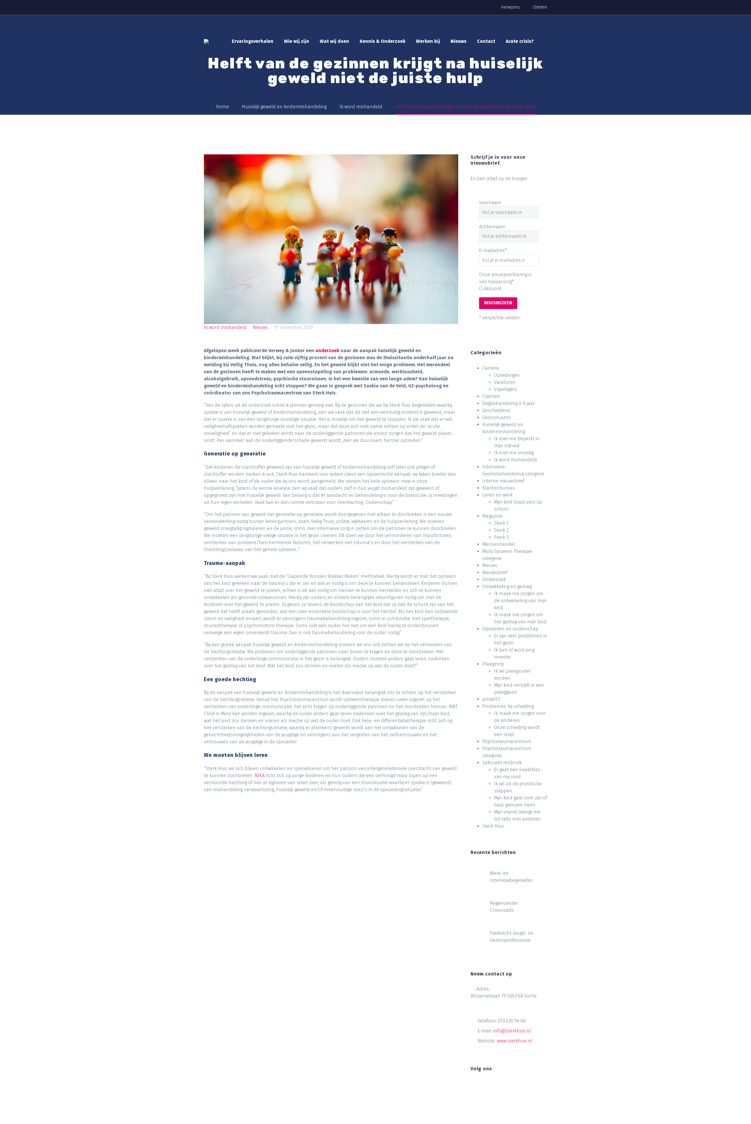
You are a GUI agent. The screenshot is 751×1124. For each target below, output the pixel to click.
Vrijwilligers (505, 389)
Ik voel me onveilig (514, 452)
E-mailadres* (493, 250)
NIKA (260, 775)
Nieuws (458, 41)
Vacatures (504, 382)
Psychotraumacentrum (506, 741)
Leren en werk (497, 495)
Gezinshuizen (496, 417)
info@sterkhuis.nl (512, 1031)
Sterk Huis (493, 826)
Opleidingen (507, 375)
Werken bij (428, 41)
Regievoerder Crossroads (504, 906)
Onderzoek (494, 579)
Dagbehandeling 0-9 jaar (508, 403)
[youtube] (506, 1086)
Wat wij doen (334, 41)
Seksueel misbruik (502, 762)
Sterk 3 (501, 537)
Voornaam (490, 202)
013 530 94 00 (512, 1021)
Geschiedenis (496, 410)
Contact (486, 41)
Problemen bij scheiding (508, 706)
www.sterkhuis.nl (514, 1041)
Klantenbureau (498, 488)
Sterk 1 (501, 523)
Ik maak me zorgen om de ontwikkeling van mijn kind (520, 600)
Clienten (491, 396)
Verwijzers (510, 7)
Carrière (490, 368)
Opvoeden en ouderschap (510, 629)
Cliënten (540, 7)
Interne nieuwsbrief (503, 481)
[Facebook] (208, 814)
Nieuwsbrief (494, 572)
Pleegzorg (492, 664)
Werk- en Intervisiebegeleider (511, 876)
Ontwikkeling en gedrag (507, 586)
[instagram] (495, 1086)
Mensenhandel (498, 544)
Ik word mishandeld (225, 327)
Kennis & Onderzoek (382, 41)
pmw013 (491, 699)
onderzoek (327, 350)
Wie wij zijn (296, 41)
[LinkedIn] (253, 814)
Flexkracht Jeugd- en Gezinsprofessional (512, 936)
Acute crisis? (520, 41)
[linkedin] (484, 1086)
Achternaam (492, 226)
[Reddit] (264, 814)
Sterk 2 (501, 530)
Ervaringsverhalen (252, 41)
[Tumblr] (242, 814)
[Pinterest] (231, 814)
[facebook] (474, 1086)
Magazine (492, 516)
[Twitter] (220, 814)
